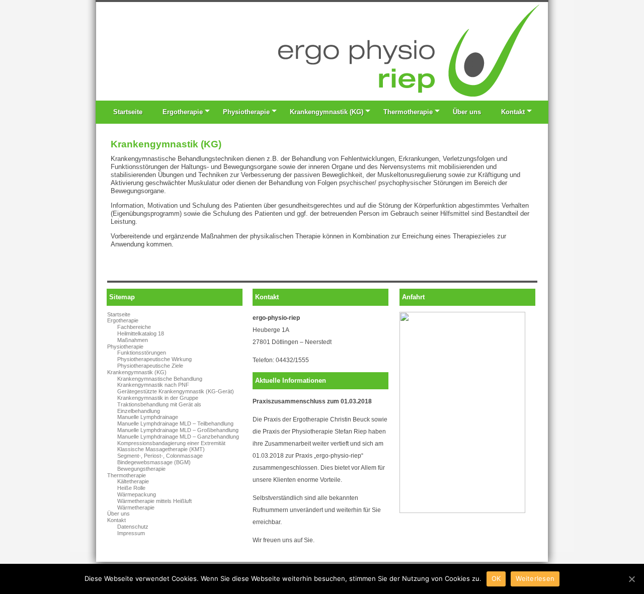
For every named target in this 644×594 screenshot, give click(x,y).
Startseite (127, 112)
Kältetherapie (133, 481)
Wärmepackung (136, 494)
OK (496, 578)
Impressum (131, 533)
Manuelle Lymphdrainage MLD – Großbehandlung (177, 430)
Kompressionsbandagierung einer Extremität (171, 443)
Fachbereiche (134, 327)
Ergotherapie (183, 112)
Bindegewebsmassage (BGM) (154, 462)
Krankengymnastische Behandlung (159, 379)
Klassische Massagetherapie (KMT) (161, 449)
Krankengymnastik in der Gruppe (157, 398)
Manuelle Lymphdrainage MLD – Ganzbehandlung (178, 437)
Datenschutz (132, 527)
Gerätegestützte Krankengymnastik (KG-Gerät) (175, 391)
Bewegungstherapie (141, 469)
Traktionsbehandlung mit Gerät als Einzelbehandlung (159, 407)
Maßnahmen (132, 340)
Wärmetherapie (135, 507)
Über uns (467, 112)
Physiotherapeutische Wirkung (154, 359)
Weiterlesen (535, 578)
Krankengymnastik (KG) (326, 112)
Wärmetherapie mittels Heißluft (154, 501)
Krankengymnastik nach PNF (153, 385)
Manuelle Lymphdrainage (147, 417)
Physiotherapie (246, 112)
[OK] (631, 579)
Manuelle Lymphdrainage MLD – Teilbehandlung (175, 423)
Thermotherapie (408, 112)
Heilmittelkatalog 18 (140, 333)
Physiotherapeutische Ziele (150, 366)
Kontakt (513, 112)
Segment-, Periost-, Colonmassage (160, 456)
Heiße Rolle (131, 488)
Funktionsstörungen (141, 353)
